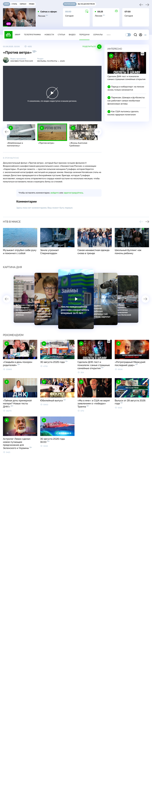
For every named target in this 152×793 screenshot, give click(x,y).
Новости (49, 35)
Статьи (61, 35)
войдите (54, 193)
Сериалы (98, 35)
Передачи (84, 35)
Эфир (17, 35)
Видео (72, 35)
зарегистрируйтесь (73, 193)
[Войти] (140, 34)
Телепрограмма (32, 35)
